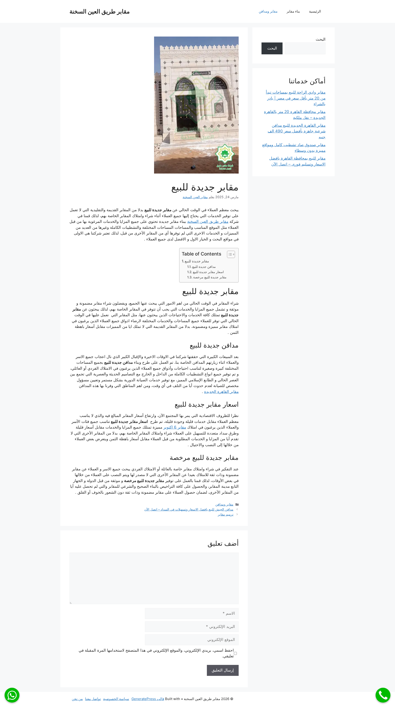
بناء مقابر (293, 11)
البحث (321, 39)
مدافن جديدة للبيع (204, 267)
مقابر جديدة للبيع (197, 261)
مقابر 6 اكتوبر (174, 427)
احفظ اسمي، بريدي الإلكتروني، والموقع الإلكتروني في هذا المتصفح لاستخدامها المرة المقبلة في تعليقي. (156, 653)
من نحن (77, 699)
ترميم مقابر (225, 514)
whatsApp (12, 695)
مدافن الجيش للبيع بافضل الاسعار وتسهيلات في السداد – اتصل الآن (188, 509)
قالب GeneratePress (147, 699)
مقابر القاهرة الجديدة (221, 391)
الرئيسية (315, 11)
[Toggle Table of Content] (229, 254)
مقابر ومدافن (268, 11)
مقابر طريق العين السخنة (99, 11)
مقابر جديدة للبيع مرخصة (210, 277)
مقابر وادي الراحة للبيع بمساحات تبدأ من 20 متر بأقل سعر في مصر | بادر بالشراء (296, 98)
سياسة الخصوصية (116, 699)
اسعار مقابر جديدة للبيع (208, 272)
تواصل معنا (93, 699)
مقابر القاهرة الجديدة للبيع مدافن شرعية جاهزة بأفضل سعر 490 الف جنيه (297, 131)
